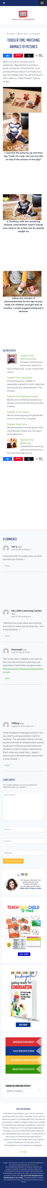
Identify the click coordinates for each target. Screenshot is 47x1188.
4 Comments (34, 34)
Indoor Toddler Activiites (23, 1069)
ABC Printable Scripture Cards (23, 1060)
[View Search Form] (4, 3)
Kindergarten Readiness (23, 1041)
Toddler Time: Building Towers (22, 396)
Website (8, 853)
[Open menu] (42, 3)
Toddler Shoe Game (17, 424)
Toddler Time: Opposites (19, 377)
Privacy (23, 1152)
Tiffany (15, 723)
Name (8, 829)
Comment (10, 795)
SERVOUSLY (34, 1165)
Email (7, 841)
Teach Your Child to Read (23, 1050)
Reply (7, 566)
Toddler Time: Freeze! (18, 412)
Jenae (11, 34)
